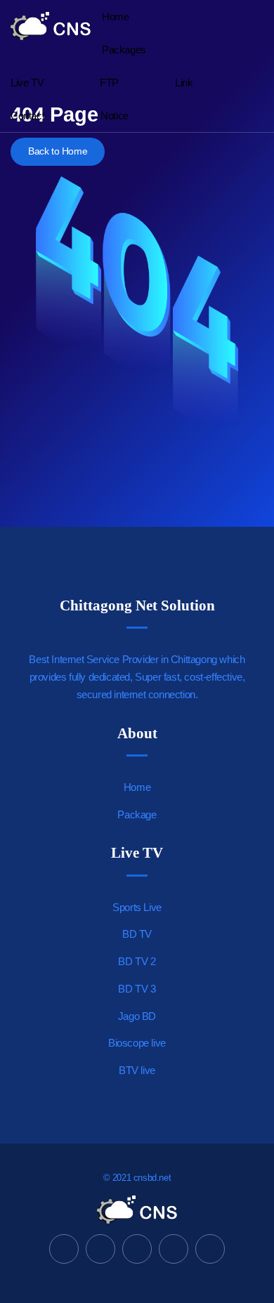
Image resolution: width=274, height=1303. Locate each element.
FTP (109, 83)
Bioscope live (137, 1043)
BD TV (137, 934)
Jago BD (137, 1016)
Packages (124, 49)
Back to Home (57, 151)
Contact (27, 116)
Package (136, 814)
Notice (114, 116)
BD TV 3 (136, 989)
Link (184, 83)
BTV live (137, 1070)
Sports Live (137, 907)
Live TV (27, 83)
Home (115, 16)
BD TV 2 (136, 961)
